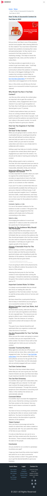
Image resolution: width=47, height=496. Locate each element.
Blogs (16, 9)
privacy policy (23, 473)
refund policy (23, 475)
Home (10, 9)
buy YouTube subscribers (17, 79)
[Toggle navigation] (44, 2)
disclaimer (23, 477)
